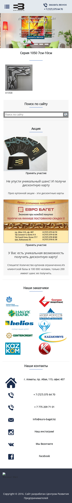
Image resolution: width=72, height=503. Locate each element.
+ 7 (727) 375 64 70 (53, 9)
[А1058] (19, 78)
